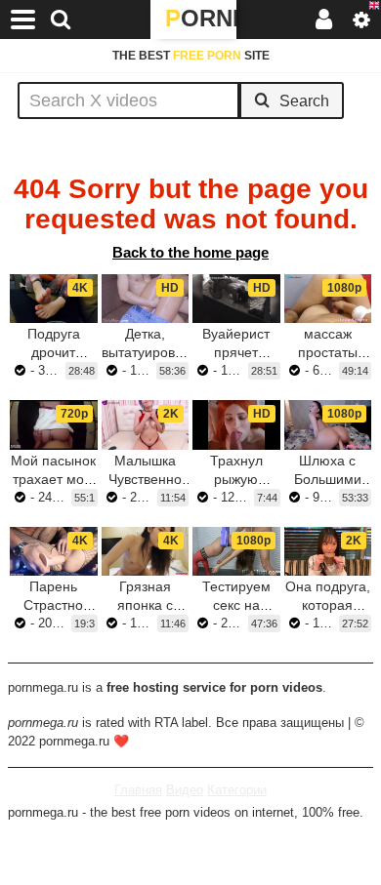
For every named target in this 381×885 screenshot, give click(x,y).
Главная (138, 790)
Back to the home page (190, 252)
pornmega (200, 18)
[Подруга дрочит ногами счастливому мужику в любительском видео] (54, 298)
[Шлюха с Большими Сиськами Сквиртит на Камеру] (328, 424)
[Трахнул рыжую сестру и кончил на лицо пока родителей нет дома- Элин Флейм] (236, 424)
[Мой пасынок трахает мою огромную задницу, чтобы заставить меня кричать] (54, 424)
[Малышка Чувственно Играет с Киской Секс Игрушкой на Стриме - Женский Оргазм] (146, 424)
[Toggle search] (60, 19)
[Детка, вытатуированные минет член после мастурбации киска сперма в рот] (146, 298)
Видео (184, 790)
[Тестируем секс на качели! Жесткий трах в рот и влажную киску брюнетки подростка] (236, 551)
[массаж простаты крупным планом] (328, 298)
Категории (237, 790)
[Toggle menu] (23, 19)
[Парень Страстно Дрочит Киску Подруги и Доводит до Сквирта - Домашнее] (54, 551)
